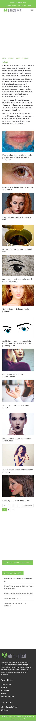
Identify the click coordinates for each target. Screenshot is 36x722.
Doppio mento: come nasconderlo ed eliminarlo (17, 439)
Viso (18, 58)
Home (4, 58)
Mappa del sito (22, 5)
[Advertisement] (18, 32)
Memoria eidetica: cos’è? (12, 598)
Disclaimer (5, 710)
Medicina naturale (7, 696)
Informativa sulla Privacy (9, 707)
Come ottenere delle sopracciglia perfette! (16, 310)
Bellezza (11, 58)
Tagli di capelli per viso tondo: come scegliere (17, 470)
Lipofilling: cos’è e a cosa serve (15, 500)
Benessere (5, 690)
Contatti (29, 5)
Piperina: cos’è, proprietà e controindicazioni (18, 593)
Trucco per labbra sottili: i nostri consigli (15, 406)
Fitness (3, 693)
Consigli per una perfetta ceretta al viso (17, 250)
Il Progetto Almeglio (11, 5)
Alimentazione (6, 684)
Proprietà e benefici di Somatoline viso (16, 218)
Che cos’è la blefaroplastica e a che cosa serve (17, 188)
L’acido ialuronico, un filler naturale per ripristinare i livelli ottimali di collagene (17, 157)
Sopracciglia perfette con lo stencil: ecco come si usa (17, 280)
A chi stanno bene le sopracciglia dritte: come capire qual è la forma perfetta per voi (16, 343)
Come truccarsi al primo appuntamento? (12, 375)
